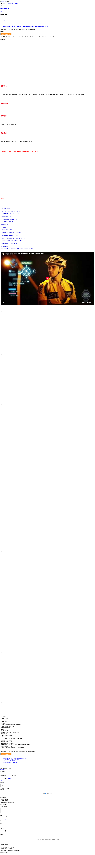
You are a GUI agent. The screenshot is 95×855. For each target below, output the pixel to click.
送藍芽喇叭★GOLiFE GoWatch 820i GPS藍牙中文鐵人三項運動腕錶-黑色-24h (25, 26)
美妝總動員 (4, 9)
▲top (1, 780)
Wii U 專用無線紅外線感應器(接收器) (10, 762)
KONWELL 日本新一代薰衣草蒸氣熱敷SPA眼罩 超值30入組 (14, 758)
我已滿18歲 (3, 852)
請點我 (5, 107)
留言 (11, 775)
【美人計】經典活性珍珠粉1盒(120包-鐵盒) (11, 759)
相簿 (3, 19)
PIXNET (39, 839)
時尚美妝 (9, 17)
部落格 (4, 20)
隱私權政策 (53, 839)
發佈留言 (2, 789)
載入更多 (2, 782)
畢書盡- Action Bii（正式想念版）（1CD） (11, 760)
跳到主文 (2, 11)
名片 (3, 21)
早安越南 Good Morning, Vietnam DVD (10, 756)
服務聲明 (58, 839)
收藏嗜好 (9, 778)
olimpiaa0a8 (2, 769)
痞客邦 (9, 775)
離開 (6, 852)
